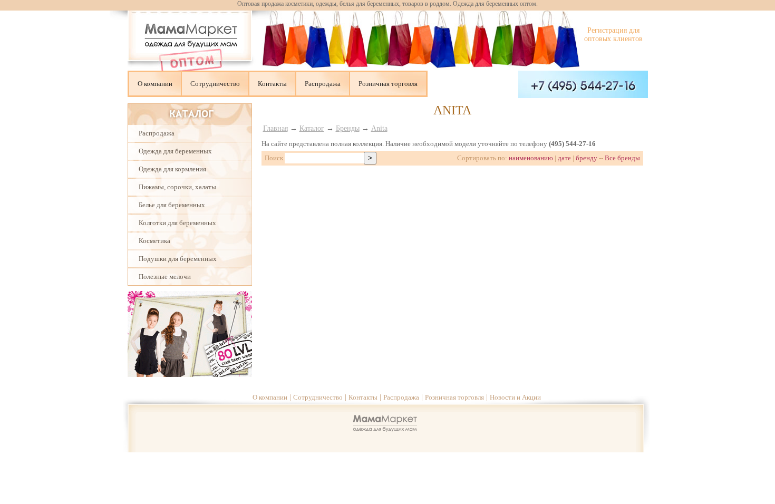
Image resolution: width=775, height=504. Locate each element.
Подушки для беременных (178, 259)
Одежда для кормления (172, 169)
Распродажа (323, 84)
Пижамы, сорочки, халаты (177, 187)
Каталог (311, 128)
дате (564, 158)
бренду (586, 158)
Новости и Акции (515, 397)
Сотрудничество (215, 84)
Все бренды (622, 158)
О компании (155, 84)
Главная (275, 128)
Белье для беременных (172, 205)
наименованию (531, 158)
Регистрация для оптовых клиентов (613, 34)
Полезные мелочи (165, 276)
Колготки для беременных (177, 223)
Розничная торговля (388, 84)
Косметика (154, 241)
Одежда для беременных (175, 151)
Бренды (348, 128)
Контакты (272, 84)
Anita (379, 128)
